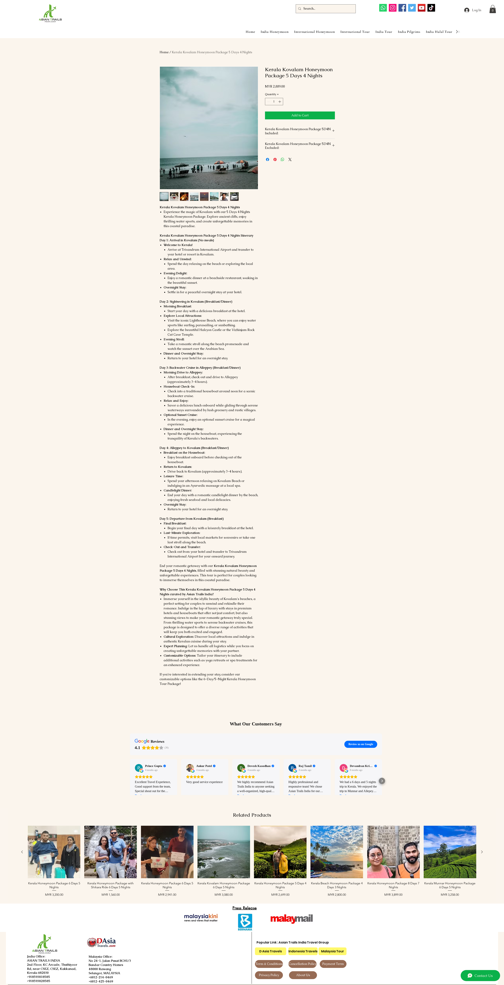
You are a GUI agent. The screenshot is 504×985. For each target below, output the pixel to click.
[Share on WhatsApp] (282, 159)
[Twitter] (412, 8)
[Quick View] (54, 852)
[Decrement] (268, 101)
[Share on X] (290, 159)
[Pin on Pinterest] (275, 159)
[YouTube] (421, 8)
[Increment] (280, 101)
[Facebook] (402, 8)
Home (164, 52)
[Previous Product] (22, 852)
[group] (252, 861)
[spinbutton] (274, 101)
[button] (492, 9)
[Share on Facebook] (267, 159)
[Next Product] (482, 852)
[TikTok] (431, 8)
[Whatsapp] (383, 8)
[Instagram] (393, 8)
